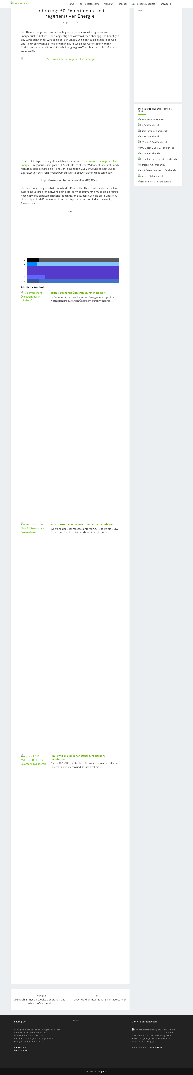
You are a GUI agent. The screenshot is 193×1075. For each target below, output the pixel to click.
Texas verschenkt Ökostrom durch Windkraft (78, 292)
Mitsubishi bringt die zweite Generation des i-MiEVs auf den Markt (40, 999)
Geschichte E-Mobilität (143, 3)
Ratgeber (122, 3)
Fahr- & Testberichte (89, 3)
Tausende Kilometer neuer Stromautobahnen (100, 997)
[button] (33, 260)
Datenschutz (20, 1050)
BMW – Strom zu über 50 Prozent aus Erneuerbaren (82, 524)
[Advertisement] (70, 234)
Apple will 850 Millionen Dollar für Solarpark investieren (78, 757)
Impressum (20, 1047)
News (71, 3)
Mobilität (108, 3)
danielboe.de (155, 1047)
